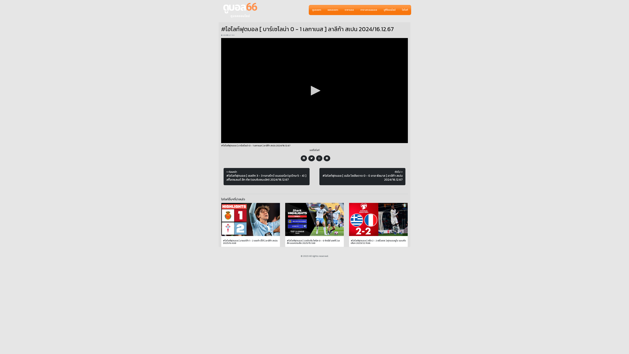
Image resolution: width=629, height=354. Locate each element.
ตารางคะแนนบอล (368, 10)
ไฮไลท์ (405, 10)
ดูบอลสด (316, 10)
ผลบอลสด (333, 10)
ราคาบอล (349, 10)
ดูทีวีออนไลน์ (389, 10)
